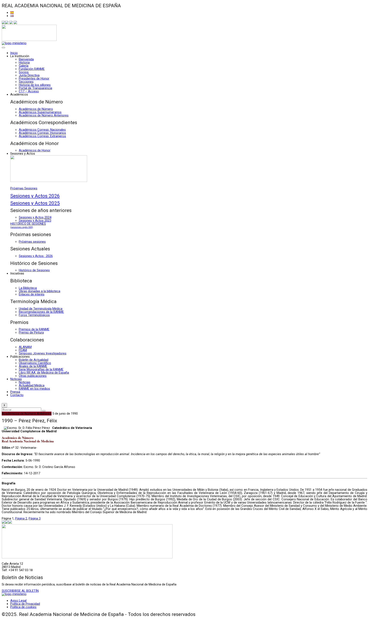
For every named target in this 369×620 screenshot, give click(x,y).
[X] (7, 23)
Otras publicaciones (33, 376)
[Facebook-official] (3, 23)
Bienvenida (26, 59)
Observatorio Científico (35, 363)
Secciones (26, 82)
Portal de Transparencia (35, 88)
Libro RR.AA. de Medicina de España (44, 373)
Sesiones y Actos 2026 (35, 196)
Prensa (15, 392)
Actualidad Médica (31, 385)
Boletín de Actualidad (33, 360)
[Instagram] (11, 23)
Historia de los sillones (35, 85)
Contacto (16, 395)
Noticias (16, 379)
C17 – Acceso (29, 91)
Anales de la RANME (33, 366)
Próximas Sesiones (23, 188)
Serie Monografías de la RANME (41, 369)
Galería (23, 66)
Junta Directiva (29, 75)
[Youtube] (15, 23)
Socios (24, 72)
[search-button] (43, 410)
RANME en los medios (34, 389)
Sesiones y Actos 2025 (35, 203)
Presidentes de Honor (34, 78)
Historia (24, 62)
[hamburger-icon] (3, 47)
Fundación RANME (32, 69)
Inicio (14, 53)
